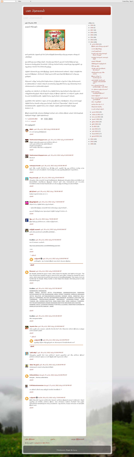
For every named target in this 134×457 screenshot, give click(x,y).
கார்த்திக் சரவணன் (35, 229)
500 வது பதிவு (95, 66)
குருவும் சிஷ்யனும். (96, 61)
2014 (92, 37)
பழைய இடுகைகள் (77, 439)
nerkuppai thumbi (35, 165)
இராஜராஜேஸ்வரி (34, 202)
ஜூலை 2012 (95, 121)
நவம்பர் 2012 (95, 112)
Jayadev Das (33, 326)
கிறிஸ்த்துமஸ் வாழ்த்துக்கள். (99, 63)
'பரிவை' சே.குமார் (34, 364)
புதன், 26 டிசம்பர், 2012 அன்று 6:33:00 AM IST (54, 165)
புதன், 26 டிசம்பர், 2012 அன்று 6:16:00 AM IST (60, 155)
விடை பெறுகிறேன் (96, 102)
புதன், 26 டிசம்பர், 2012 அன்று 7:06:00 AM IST (50, 191)
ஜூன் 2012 (95, 124)
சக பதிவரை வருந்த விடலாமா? (100, 89)
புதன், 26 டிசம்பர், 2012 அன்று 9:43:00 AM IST (49, 271)
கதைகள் (33, 121)
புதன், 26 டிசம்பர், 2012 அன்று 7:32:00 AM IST (51, 202)
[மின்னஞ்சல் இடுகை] (41, 118)
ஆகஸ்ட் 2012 (96, 119)
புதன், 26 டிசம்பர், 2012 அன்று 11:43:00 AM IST (51, 326)
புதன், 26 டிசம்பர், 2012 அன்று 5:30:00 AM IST (47, 129)
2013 (92, 39)
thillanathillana (34, 375)
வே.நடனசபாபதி (34, 177)
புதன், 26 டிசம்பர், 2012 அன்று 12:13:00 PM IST (56, 340)
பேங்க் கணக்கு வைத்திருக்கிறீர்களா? (98, 92)
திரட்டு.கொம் (33, 191)
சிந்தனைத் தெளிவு (97, 106)
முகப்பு (53, 439)
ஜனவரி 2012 (95, 136)
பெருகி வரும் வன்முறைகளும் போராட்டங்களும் (99, 54)
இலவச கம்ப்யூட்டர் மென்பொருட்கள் (97, 77)
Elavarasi (32, 271)
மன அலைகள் (35, 11)
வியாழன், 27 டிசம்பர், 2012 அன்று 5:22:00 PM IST (53, 375)
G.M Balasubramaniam (36, 385)
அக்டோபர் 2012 (96, 114)
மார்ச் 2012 (95, 131)
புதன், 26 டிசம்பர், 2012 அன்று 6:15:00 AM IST (60, 139)
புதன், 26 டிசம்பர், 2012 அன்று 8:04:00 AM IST (53, 229)
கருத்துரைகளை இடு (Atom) (41, 443)
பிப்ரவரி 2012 (95, 133)
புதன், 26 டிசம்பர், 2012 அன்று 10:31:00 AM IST (48, 316)
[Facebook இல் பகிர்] (50, 119)
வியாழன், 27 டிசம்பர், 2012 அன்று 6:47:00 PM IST (58, 385)
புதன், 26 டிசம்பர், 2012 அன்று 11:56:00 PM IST (52, 364)
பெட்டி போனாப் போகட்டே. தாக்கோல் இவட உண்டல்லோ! (100, 86)
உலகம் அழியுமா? (96, 95)
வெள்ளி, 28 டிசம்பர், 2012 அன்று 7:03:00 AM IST (51, 397)
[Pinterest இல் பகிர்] (52, 119)
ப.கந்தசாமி (37, 258)
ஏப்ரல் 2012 (95, 129)
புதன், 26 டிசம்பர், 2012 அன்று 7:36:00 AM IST (45, 219)
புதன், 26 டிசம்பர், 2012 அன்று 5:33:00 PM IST (50, 352)
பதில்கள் (33, 255)
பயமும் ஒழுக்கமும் (96, 51)
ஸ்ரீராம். (31, 129)
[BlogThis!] (46, 119)
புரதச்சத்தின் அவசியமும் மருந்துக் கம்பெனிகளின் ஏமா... (99, 81)
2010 (92, 141)
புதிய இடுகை (30, 439)
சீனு (31, 219)
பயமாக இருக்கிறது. (97, 48)
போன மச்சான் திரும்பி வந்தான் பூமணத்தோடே (100, 98)
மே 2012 (94, 126)
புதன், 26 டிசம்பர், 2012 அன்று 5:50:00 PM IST (56, 258)
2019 (92, 25)
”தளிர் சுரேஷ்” (33, 352)
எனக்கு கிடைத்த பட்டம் (98, 104)
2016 (92, 32)
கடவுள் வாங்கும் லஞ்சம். (98, 109)
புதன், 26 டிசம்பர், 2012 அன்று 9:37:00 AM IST (48, 239)
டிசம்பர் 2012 (95, 44)
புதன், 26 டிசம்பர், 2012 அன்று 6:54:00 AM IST (51, 177)
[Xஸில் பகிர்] (48, 119)
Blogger (68, 450)
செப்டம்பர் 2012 (96, 117)
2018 (92, 27)
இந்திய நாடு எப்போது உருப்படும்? (100, 46)
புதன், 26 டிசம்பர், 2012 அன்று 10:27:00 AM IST (48, 288)
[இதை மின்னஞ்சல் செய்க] (45, 119)
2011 (92, 139)
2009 (92, 144)
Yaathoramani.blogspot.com (38, 139)
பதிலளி (31, 134)
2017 (92, 30)
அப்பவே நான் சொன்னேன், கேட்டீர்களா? (99, 69)
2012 (92, 42)
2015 (92, 35)
